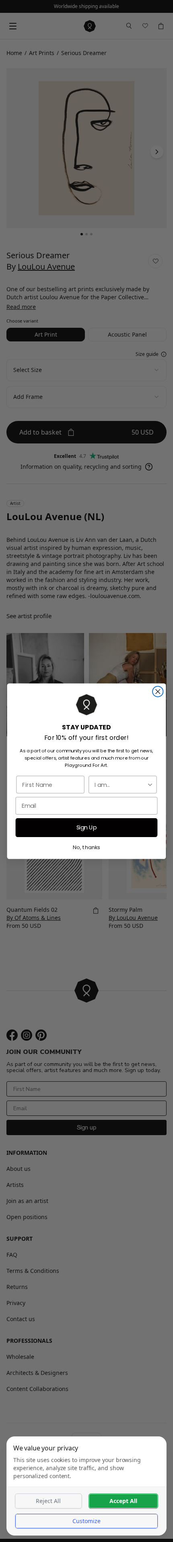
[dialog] (86, 1486)
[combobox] (120, 784)
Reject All (48, 1501)
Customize (86, 1521)
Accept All (123, 1501)
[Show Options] (150, 784)
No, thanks (86, 846)
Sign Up (86, 827)
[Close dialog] (157, 691)
